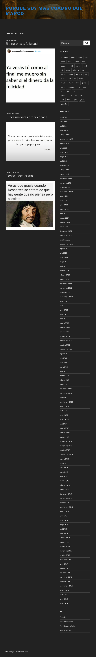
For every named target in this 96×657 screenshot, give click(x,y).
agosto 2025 (64, 144)
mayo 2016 (64, 603)
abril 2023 (63, 266)
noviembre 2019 (66, 446)
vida (62, 100)
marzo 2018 (64, 533)
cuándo (78, 66)
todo (80, 91)
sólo (68, 91)
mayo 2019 (64, 472)
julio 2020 (63, 411)
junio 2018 (64, 520)
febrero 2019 (65, 485)
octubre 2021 (65, 345)
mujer (70, 83)
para (77, 83)
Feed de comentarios (68, 626)
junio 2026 (64, 122)
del (85, 66)
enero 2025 (64, 174)
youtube (64, 104)
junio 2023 (64, 257)
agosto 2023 (64, 249)
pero (63, 87)
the (74, 91)
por (79, 87)
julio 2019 (63, 463)
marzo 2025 (64, 165)
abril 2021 (63, 371)
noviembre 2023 (66, 235)
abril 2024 (63, 214)
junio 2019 (64, 468)
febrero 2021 (65, 380)
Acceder (63, 617)
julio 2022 (63, 306)
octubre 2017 (65, 555)
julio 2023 (63, 253)
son (62, 91)
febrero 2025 (65, 170)
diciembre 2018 (66, 494)
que (84, 87)
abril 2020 (64, 424)
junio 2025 (64, 152)
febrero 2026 (65, 135)
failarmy (76, 70)
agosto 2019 (64, 459)
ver (76, 95)
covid (71, 66)
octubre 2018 (65, 503)
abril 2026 (63, 126)
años (63, 62)
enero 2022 (64, 332)
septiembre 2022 (66, 297)
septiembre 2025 (66, 139)
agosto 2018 (64, 511)
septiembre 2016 (66, 586)
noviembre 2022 (66, 288)
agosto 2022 (64, 301)
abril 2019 (63, 476)
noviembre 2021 (66, 341)
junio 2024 (64, 205)
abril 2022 (63, 319)
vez (81, 95)
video (69, 100)
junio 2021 (64, 362)
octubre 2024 (65, 187)
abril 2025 (63, 161)
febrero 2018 (65, 538)
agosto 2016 (64, 590)
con (83, 62)
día (62, 70)
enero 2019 (64, 489)
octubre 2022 (65, 292)
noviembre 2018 (66, 498)
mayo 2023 (64, 262)
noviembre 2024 (66, 183)
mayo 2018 (64, 525)
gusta (70, 74)
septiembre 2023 (66, 244)
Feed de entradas (66, 622)
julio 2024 (63, 200)
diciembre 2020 (66, 389)
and (86, 57)
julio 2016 (63, 595)
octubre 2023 (65, 240)
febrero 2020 (65, 433)
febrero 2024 (65, 222)
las (70, 79)
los (75, 79)
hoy (86, 74)
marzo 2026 (64, 130)
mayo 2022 (64, 314)
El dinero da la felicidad (21, 43)
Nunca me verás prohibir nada (26, 117)
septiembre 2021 (66, 349)
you (75, 100)
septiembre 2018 (66, 507)
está (68, 70)
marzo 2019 (64, 481)
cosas (63, 66)
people (84, 83)
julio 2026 (63, 117)
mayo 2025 (64, 157)
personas (71, 87)
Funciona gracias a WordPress (16, 652)
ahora (73, 57)
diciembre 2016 (66, 573)
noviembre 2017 (66, 551)
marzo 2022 (64, 323)
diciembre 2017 (66, 546)
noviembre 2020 (66, 393)
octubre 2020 (65, 397)
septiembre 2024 (66, 192)
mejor (63, 83)
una (70, 95)
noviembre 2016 (66, 577)
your (81, 100)
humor (63, 79)
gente (63, 74)
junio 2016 (64, 599)
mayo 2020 (64, 419)
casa (69, 62)
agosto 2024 (64, 196)
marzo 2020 (64, 428)
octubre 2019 (65, 450)
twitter (63, 95)
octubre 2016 (65, 582)
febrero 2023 (65, 275)
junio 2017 (64, 564)
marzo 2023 (64, 271)
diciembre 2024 (66, 179)
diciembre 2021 (66, 336)
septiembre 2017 (66, 560)
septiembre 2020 (66, 402)
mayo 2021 (64, 367)
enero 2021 (64, 384)
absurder (64, 57)
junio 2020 (64, 415)
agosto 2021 (64, 354)
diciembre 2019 (66, 441)
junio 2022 (64, 310)
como (76, 62)
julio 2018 (63, 516)
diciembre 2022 (66, 284)
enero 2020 (64, 437)
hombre (79, 74)
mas (81, 79)
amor (80, 57)
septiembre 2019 (66, 454)
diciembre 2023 (66, 231)
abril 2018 (63, 529)
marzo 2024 (64, 218)
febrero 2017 (65, 568)
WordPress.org (65, 630)
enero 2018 (64, 542)
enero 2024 (64, 227)
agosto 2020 (65, 406)
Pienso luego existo (19, 176)
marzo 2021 (64, 376)
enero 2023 (64, 279)
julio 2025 (63, 148)
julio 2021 (63, 358)
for (83, 70)
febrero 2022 (65, 327)
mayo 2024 (64, 209)
